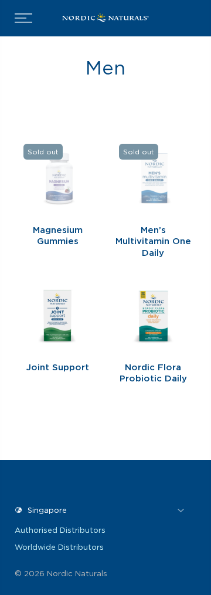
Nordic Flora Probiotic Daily (153, 373)
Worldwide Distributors (59, 547)
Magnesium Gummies (58, 236)
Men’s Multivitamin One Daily (153, 241)
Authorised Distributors (60, 530)
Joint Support (57, 367)
